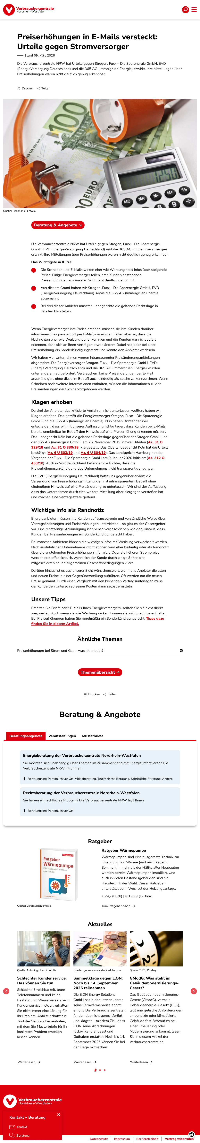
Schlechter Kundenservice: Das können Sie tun (42, 981)
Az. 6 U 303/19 (60, 452)
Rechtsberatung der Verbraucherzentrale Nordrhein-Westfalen (81, 793)
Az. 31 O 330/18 (65, 447)
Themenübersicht (98, 672)
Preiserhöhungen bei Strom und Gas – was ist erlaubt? (60, 650)
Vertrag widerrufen (179, 1139)
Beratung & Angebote (55, 225)
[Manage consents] (191, 1134)
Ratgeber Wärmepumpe (124, 850)
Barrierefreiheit (147, 1139)
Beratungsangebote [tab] (25, 736)
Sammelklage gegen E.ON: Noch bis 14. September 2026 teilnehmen (98, 983)
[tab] (95, 1070)
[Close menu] (58, 1114)
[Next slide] (194, 991)
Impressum (122, 1139)
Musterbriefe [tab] (92, 736)
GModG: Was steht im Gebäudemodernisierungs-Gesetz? (154, 983)
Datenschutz (99, 1139)
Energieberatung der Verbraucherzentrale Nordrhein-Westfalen (82, 755)
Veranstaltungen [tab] (62, 736)
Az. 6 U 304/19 (93, 452)
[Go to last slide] (6, 991)
